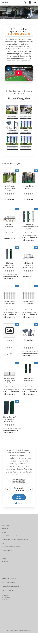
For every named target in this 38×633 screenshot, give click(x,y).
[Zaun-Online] (4, 2)
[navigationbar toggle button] (35, 2)
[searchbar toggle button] (24, 2)
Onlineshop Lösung (12, 630)
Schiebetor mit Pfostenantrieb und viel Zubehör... (28, 265)
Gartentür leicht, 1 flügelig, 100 (28, 187)
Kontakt (4, 532)
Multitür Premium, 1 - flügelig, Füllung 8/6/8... (9, 188)
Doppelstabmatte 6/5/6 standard (9, 303)
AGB (3, 543)
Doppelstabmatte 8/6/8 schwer (28, 303)
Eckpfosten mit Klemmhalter (28, 380)
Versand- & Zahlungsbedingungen (12, 536)
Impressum (5, 528)
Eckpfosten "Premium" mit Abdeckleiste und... (9, 265)
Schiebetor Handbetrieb (9, 226)
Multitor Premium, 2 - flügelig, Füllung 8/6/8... (9, 381)
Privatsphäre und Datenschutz (11, 547)
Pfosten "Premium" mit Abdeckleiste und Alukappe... (9, 419)
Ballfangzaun (9, 340)
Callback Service (7, 550)
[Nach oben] (32, 629)
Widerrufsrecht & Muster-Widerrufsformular (15, 539)
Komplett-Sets (28, 340)
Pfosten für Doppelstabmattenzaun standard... (30, 227)
